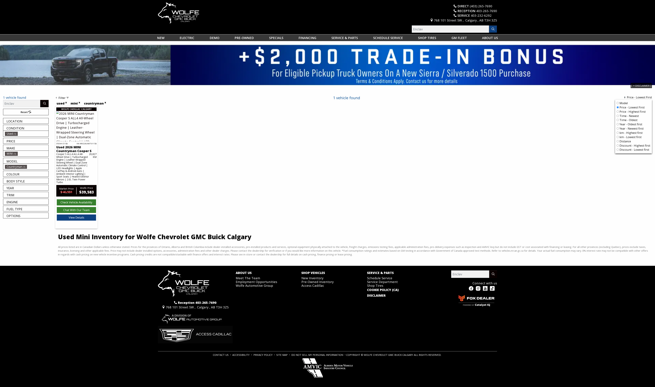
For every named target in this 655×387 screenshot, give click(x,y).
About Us (244, 272)
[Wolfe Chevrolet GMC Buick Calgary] (178, 13)
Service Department (382, 282)
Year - (630, 124)
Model (624, 103)
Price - (632, 107)
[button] (161, 37)
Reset (24, 112)
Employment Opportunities (256, 282)
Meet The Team (248, 278)
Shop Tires (375, 285)
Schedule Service (379, 278)
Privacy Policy (263, 354)
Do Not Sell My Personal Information (317, 354)
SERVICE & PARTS (380, 272)
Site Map (282, 354)
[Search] (493, 29)
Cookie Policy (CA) (383, 290)
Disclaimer (376, 295)
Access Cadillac (312, 285)
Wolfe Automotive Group (254, 285)
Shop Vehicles (313, 272)
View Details (76, 217)
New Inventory (312, 278)
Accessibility (241, 354)
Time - (629, 116)
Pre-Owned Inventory (317, 282)
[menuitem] (27, 133)
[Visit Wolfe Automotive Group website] (191, 317)
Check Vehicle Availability (76, 202)
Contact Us (221, 354)
